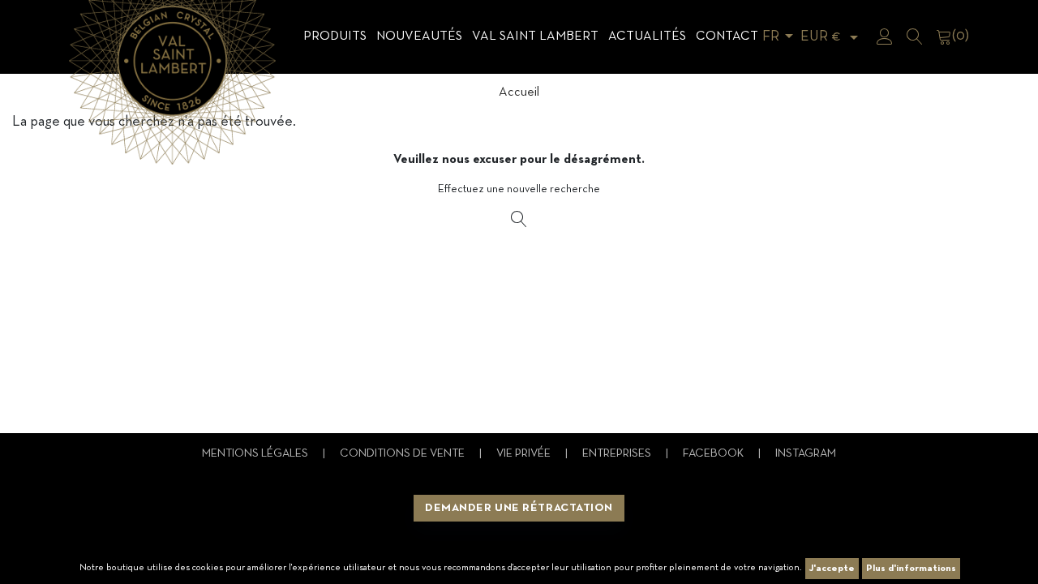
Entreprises (618, 454)
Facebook (714, 454)
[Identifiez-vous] (885, 36)
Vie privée (524, 454)
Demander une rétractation (519, 508)
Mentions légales (256, 454)
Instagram (805, 454)
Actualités (647, 36)
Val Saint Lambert (535, 36)
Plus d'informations (911, 569)
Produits (335, 36)
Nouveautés (419, 36)
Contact (727, 36)
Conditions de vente (403, 454)
